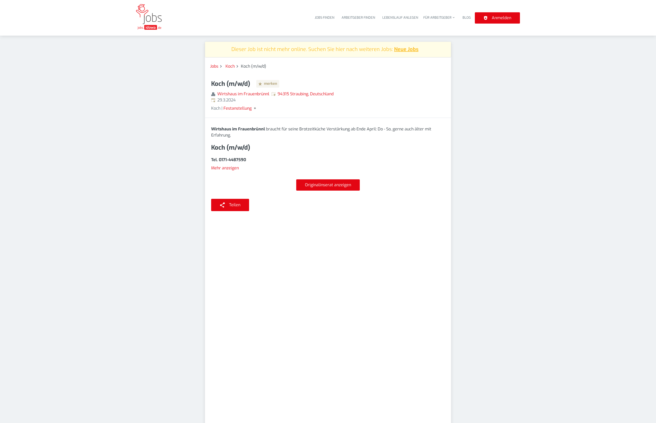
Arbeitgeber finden (358, 17)
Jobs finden (324, 17)
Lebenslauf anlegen (400, 17)
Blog (467, 17)
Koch (230, 66)
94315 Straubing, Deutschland (306, 94)
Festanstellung (237, 108)
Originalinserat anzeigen (328, 185)
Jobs (214, 66)
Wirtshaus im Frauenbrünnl (243, 94)
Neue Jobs (406, 49)
